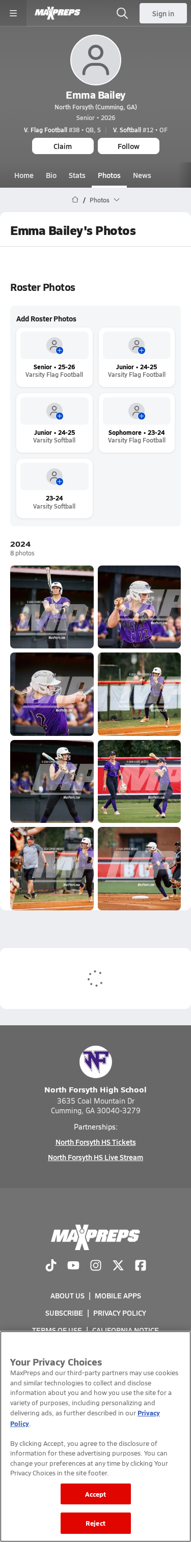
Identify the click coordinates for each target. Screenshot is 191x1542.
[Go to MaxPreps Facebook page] (140, 1266)
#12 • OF (140, 130)
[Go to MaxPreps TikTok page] (51, 1266)
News (142, 175)
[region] (95, 1436)
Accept (95, 1494)
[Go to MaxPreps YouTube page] (73, 1266)
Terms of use (57, 1330)
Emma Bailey (95, 95)
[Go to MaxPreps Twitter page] (118, 1266)
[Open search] (122, 13)
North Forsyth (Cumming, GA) (95, 107)
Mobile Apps (118, 1295)
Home (24, 175)
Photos (109, 175)
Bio (51, 175)
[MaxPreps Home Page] (75, 200)
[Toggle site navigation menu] (13, 13)
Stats (77, 175)
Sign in (163, 13)
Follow (129, 146)
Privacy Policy (119, 1313)
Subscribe (64, 1313)
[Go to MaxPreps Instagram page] (96, 1266)
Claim (62, 146)
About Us (67, 1295)
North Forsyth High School (95, 1089)
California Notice (125, 1330)
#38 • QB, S (62, 130)
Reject (95, 1523)
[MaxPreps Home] (57, 13)
